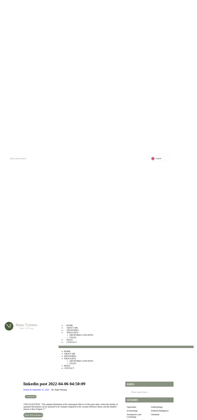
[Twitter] (142, 159)
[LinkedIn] (145, 159)
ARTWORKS (72, 330)
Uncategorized (30, 397)
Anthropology (157, 407)
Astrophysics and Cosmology (134, 415)
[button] (126, 347)
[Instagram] (139, 159)
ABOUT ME (72, 328)
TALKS (72, 337)
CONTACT (71, 342)
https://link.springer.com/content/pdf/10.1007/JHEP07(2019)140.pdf (34, 415)
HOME (69, 325)
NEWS (69, 340)
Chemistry (155, 414)
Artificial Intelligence (160, 411)
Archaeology (132, 411)
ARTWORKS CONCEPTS (81, 335)
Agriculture (131, 407)
